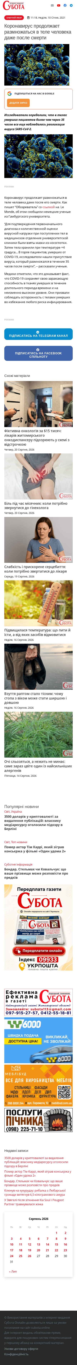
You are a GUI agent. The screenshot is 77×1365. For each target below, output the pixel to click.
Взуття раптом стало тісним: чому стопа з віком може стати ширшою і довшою (35, 698)
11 (20, 1244)
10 (11, 1244)
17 (11, 1250)
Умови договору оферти (21, 1349)
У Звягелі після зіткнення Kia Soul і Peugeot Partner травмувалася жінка (34, 1202)
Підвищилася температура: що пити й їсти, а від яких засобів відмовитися (37, 632)
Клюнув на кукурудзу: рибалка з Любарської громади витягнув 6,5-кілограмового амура (35, 1192)
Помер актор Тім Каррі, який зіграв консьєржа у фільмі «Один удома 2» (35, 849)
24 (11, 1256)
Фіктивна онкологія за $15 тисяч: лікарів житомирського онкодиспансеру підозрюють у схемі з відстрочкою (36, 437)
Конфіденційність (16, 1354)
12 (29, 1244)
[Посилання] (13, 5)
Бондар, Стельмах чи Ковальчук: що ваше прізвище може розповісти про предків (36, 873)
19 (29, 1250)
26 (29, 1256)
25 (20, 1256)
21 (47, 1250)
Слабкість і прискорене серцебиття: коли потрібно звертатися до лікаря (35, 569)
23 (65, 1250)
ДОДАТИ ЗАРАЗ (18, 102)
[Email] (52, 5)
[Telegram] (71, 5)
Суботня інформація (18, 864)
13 (38, 1244)
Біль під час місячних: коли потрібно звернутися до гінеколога (36, 505)
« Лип (13, 1271)
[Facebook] (65, 5)
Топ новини (19, 842)
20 (38, 1250)
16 (65, 1244)
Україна (16, 812)
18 (20, 1250)
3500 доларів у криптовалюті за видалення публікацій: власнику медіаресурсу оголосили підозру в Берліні (33, 822)
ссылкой (48, 207)
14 (47, 1244)
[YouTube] (59, 5)
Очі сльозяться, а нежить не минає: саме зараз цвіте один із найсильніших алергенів (38, 766)
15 (56, 1244)
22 (56, 1250)
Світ (7, 812)
